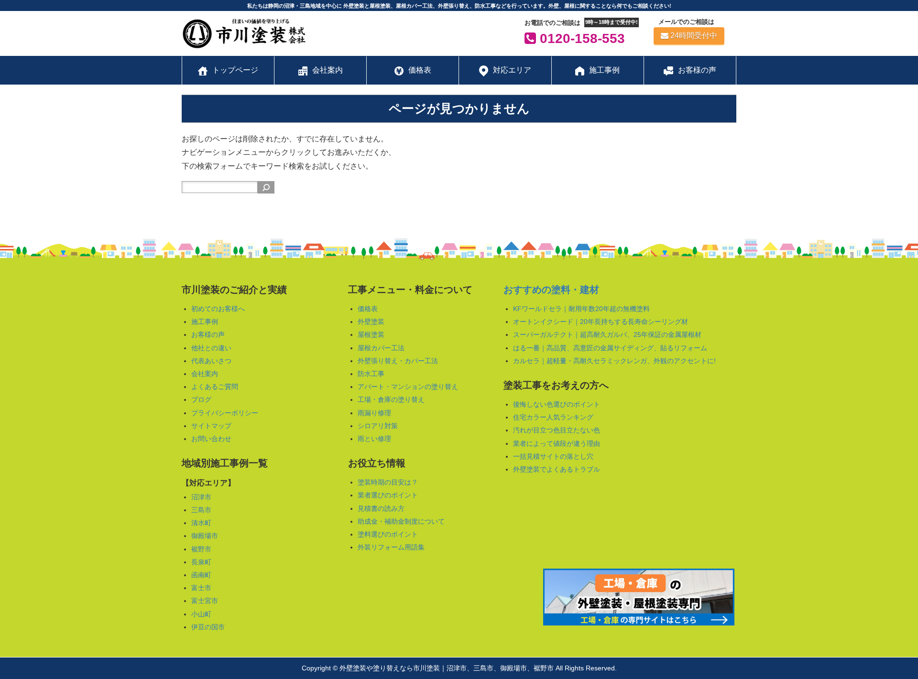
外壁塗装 (371, 321)
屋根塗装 (371, 334)
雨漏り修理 (374, 413)
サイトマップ (211, 426)
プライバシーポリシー (224, 413)
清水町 (201, 523)
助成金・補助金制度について (401, 521)
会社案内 (204, 373)
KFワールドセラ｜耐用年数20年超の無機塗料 (581, 309)
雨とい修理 (374, 438)
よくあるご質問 (214, 386)
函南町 (201, 575)
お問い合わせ (211, 438)
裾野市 (201, 549)
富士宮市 (204, 600)
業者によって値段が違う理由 (556, 443)
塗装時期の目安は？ (388, 482)
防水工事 (371, 373)
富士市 (201, 588)
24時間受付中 (693, 36)
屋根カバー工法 (381, 348)
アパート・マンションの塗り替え (408, 386)
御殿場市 (204, 535)
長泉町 (201, 562)
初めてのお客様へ (218, 309)
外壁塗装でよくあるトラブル (556, 469)
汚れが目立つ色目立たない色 (556, 430)
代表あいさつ (211, 361)
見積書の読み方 (381, 508)
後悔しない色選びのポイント (556, 404)
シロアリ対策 (378, 426)
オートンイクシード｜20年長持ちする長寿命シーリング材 (600, 321)
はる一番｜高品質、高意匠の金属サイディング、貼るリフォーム (610, 348)
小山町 (201, 614)
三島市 (201, 510)
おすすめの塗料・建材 (551, 289)
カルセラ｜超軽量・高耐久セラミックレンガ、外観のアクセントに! (614, 361)
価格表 (368, 309)
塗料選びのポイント (388, 534)
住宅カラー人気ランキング (553, 417)
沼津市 (201, 497)
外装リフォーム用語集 (391, 547)
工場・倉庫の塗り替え (391, 399)
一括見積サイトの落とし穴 (553, 456)
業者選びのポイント (388, 495)
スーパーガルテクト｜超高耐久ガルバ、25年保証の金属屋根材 (607, 334)
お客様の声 (208, 334)
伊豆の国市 (208, 627)
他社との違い (211, 348)
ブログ (201, 399)
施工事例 (204, 321)
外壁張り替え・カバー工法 (398, 361)
